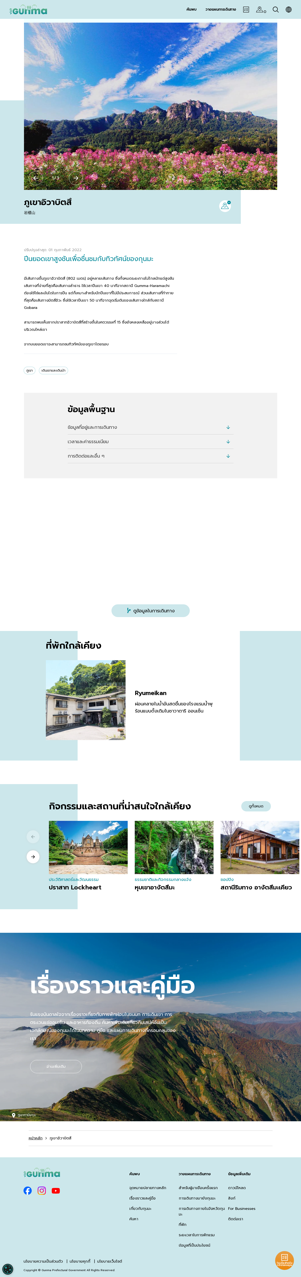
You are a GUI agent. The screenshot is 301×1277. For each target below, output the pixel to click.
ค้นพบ (134, 1174)
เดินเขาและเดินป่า (53, 370)
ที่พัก (182, 1225)
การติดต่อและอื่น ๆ (86, 455)
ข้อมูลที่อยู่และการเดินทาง (92, 427)
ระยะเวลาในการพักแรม (197, 1235)
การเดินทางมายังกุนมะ (197, 1198)
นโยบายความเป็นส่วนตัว (43, 1261)
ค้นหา (133, 1219)
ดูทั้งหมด (256, 806)
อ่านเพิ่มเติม (56, 1066)
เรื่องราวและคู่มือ (142, 1198)
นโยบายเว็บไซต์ (109, 1261)
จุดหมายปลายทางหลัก (147, 1188)
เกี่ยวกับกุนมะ (140, 1209)
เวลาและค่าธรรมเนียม (88, 441)
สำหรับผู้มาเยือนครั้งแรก (198, 1188)
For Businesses (241, 1209)
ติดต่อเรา (235, 1219)
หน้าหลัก (36, 1138)
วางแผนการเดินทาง (195, 1174)
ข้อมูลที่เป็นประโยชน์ (194, 1245)
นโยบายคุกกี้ (80, 1261)
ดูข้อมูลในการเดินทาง (154, 610)
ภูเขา (29, 370)
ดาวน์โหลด (237, 1188)
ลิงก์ (231, 1198)
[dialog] (7, 1269)
